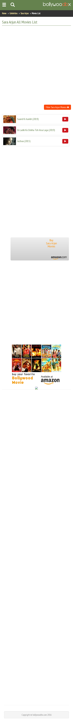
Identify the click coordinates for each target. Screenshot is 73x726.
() (28, 119)
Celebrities (13, 13)
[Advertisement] (36, 64)
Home (4, 13)
